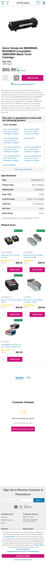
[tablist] (23, 378)
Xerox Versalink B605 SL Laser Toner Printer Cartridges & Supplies (12, 149)
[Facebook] (16, 508)
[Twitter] (21, 508)
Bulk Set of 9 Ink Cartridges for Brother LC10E (33, 256)
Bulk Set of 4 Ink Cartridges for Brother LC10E (33, 301)
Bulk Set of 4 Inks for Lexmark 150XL (11, 301)
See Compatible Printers (23, 84)
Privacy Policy (10, 536)
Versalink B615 (29, 138)
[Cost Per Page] (43, 199)
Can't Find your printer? (23, 169)
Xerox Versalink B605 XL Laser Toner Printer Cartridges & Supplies (32, 149)
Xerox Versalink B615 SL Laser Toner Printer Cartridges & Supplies (12, 158)
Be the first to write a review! (23, 429)
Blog (2, 523)
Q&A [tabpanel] (28, 378)
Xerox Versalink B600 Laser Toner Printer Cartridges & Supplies (11, 131)
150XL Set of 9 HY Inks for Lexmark (10, 256)
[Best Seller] (11, 250)
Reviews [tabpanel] (20, 378)
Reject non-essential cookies (23, 559)
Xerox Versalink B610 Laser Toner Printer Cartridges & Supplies (11, 140)
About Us (4, 517)
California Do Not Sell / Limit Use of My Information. (23, 551)
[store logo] (23, 3)
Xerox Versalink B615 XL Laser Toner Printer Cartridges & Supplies (32, 158)
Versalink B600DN (9, 165)
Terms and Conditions (23, 549)
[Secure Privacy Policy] (28, 508)
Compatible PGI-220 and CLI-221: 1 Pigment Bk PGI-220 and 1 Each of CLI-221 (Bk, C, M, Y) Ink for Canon (11, 346)
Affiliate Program (7, 520)
